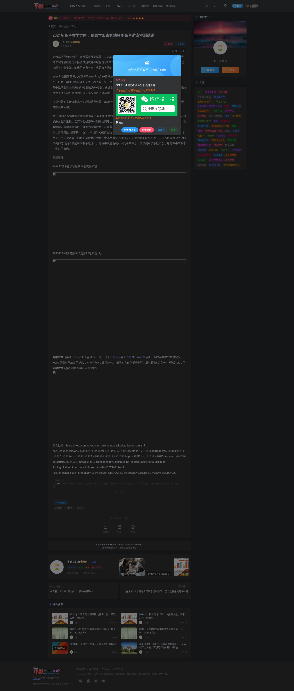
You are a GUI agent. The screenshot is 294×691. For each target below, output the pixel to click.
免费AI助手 (130, 130)
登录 (173, 130)
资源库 (161, 130)
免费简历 (146, 130)
